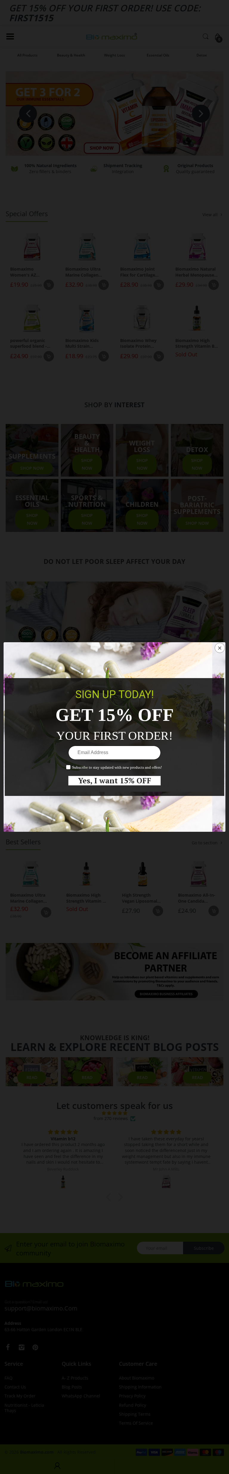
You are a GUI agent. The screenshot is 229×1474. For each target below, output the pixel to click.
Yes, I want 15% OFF (114, 780)
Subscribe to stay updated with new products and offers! (117, 767)
